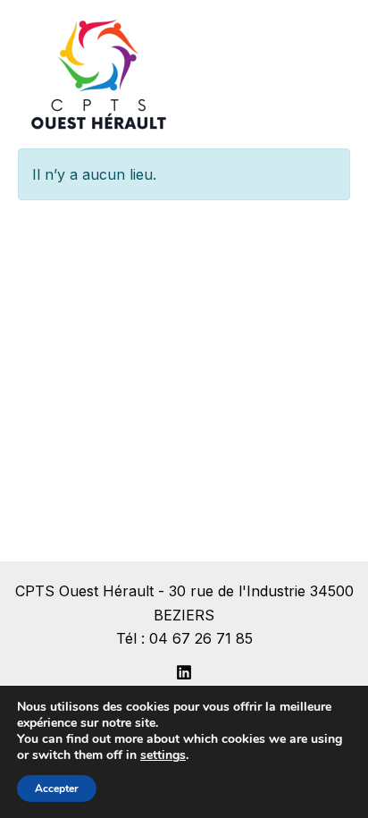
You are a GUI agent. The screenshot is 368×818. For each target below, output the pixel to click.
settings (163, 755)
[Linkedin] (184, 672)
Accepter (57, 788)
